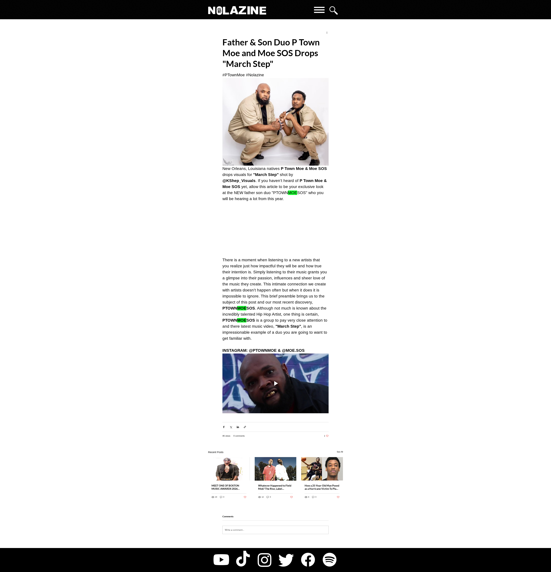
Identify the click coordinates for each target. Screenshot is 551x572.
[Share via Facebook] (223, 427)
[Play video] (275, 383)
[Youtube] (221, 559)
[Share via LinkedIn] (237, 427)
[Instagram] (264, 559)
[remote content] (275, 229)
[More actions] (327, 32)
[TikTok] (243, 559)
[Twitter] (286, 559)
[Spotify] (329, 559)
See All (340, 452)
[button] (319, 10)
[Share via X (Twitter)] (230, 427)
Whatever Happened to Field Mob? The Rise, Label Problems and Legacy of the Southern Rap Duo (274, 487)
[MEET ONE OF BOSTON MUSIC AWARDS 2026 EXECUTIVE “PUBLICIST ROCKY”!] (229, 468)
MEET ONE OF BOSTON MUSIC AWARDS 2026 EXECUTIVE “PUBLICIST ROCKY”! (226, 487)
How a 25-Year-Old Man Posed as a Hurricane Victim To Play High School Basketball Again (322, 487)
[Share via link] (245, 427)
